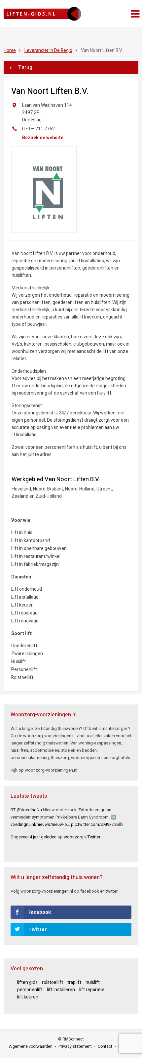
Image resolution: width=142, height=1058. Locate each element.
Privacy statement (75, 1046)
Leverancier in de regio (48, 50)
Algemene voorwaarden (31, 1046)
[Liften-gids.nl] (42, 13)
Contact (105, 1046)
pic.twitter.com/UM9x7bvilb (97, 824)
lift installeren (61, 989)
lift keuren (27, 997)
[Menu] (135, 14)
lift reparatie (91, 989)
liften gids (27, 982)
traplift (74, 982)
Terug (25, 67)
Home (10, 50)
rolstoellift (52, 982)
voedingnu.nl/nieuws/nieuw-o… (40, 824)
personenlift (30, 989)
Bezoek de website (42, 137)
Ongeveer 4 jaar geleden (33, 837)
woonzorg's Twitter (82, 837)
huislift (93, 982)
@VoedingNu (29, 810)
